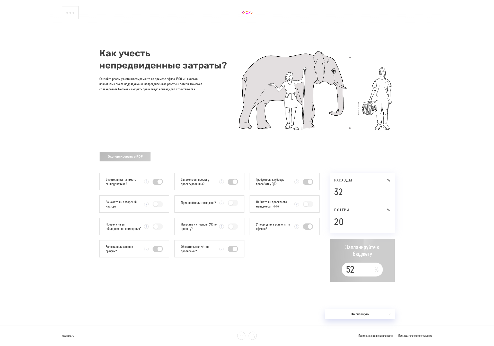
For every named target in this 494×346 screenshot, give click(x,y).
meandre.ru (68, 336)
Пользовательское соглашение (415, 336)
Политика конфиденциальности (375, 336)
